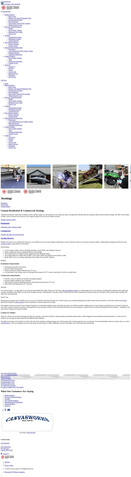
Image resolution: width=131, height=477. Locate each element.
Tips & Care (12, 34)
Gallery (10, 70)
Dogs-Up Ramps (13, 44)
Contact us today (6, 244)
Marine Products (10, 15)
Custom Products (10, 56)
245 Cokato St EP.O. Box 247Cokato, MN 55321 (7, 448)
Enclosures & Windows (15, 20)
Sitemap (7, 462)
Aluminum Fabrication (15, 54)
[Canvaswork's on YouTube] (8, 410)
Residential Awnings (14, 39)
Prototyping (12, 49)
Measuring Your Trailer (15, 32)
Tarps (10, 60)
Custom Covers (13, 63)
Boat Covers (12, 16)
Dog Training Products (11, 42)
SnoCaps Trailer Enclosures (13, 27)
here (125, 300)
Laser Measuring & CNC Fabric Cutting (20, 51)
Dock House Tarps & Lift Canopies (19, 23)
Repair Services (13, 73)
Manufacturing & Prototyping (14, 47)
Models (10, 28)
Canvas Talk (12, 72)
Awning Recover (13, 41)
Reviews (11, 68)
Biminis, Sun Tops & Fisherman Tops (19, 18)
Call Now (4, 80)
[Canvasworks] (6, 1)
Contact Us (11, 67)
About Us (8, 65)
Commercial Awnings (15, 37)
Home (6, 83)
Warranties (11, 75)
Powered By (9, 472)
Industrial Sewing (13, 53)
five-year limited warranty (70, 290)
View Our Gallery (12, 387)
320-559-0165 (5, 323)
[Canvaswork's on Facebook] (6, 410)
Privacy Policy (9, 465)
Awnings (7, 35)
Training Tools (12, 46)
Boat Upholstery (13, 22)
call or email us (19, 302)
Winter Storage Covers (15, 25)
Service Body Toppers (15, 30)
